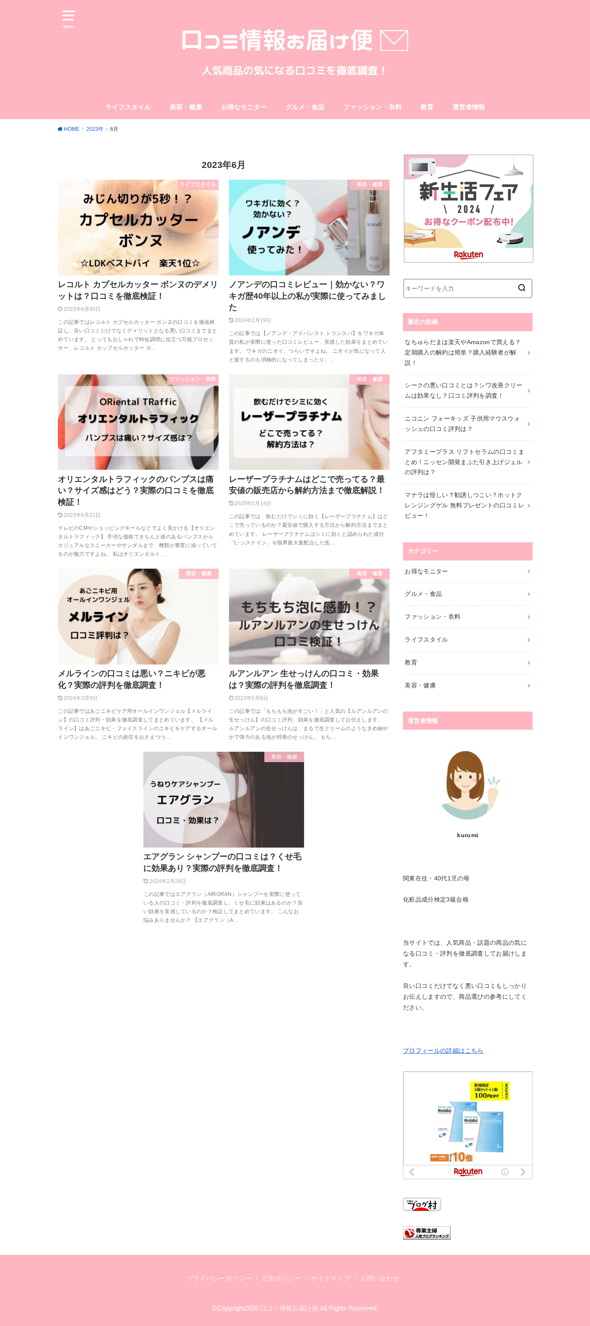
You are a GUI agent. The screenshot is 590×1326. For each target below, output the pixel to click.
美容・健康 (186, 107)
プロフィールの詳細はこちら (443, 1050)
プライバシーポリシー (219, 1278)
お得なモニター (243, 107)
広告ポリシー (281, 1278)
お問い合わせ (379, 1278)
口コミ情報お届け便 (289, 1308)
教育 (427, 107)
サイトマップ (330, 1278)
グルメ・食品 (304, 107)
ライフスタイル (128, 107)
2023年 (95, 129)
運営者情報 (469, 107)
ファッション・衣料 (372, 107)
